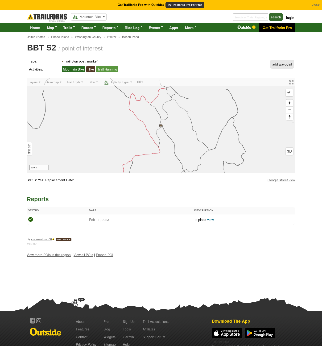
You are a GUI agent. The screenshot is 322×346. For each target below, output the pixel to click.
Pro (106, 321)
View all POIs (83, 254)
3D (289, 151)
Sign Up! (129, 321)
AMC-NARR (63, 239)
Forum (154, 336)
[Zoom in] (289, 103)
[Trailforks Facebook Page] (32, 321)
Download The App (231, 321)
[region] (161, 125)
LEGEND (29, 148)
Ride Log (132, 27)
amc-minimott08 (41, 239)
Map (50, 27)
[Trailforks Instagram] (38, 321)
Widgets (109, 336)
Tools (127, 329)
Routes (87, 27)
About (80, 321)
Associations (156, 321)
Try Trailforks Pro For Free (184, 5)
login (290, 17)
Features (82, 329)
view (210, 219)
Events (154, 27)
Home (35, 27)
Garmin (128, 336)
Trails (67, 27)
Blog (106, 329)
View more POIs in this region (49, 254)
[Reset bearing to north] (289, 116)
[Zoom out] (289, 109)
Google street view (281, 180)
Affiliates (149, 329)
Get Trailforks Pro (277, 27)
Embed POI (104, 254)
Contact (81, 336)
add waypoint (282, 64)
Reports (109, 27)
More (189, 27)
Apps (173, 27)
